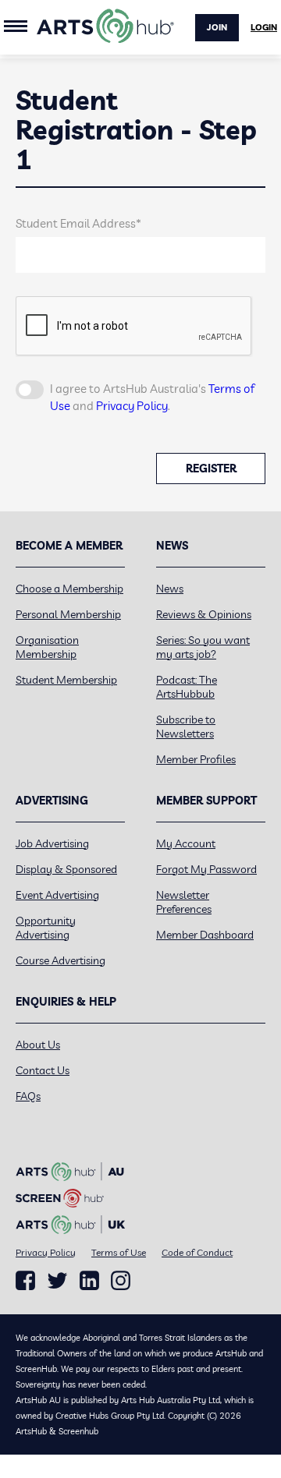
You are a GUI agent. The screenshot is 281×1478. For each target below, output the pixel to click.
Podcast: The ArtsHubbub (186, 687)
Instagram (120, 1281)
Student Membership (66, 680)
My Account (185, 843)
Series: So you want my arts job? (203, 647)
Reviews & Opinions (203, 614)
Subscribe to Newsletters (185, 726)
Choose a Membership (69, 589)
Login (264, 27)
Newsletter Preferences (184, 902)
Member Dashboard (205, 935)
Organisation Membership (47, 647)
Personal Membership (68, 614)
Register (211, 468)
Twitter (57, 1280)
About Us (38, 1045)
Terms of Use (118, 1252)
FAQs (28, 1096)
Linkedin (89, 1281)
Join (217, 27)
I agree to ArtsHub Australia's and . (152, 397)
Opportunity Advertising (46, 928)
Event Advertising (57, 895)
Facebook (25, 1281)
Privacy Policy (132, 405)
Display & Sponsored (66, 869)
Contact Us (42, 1070)
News (169, 589)
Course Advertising (60, 960)
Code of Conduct (197, 1252)
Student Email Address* (78, 223)
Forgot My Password (206, 869)
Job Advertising (52, 843)
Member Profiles (196, 759)
